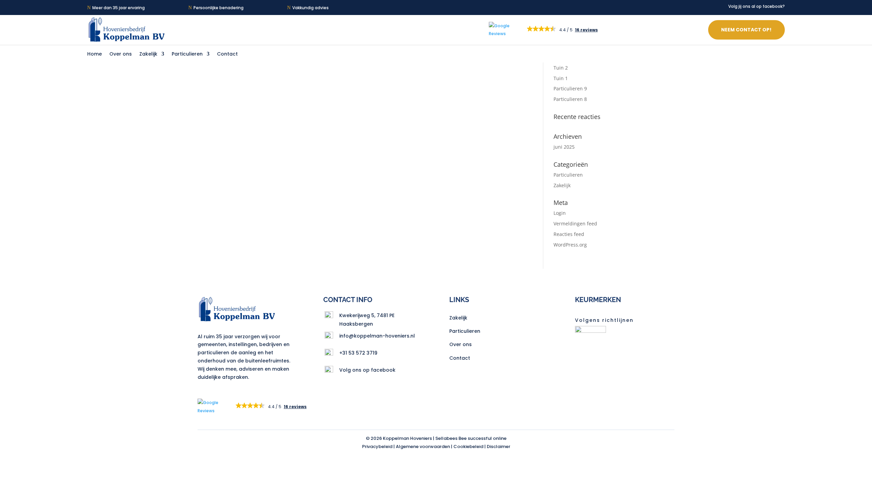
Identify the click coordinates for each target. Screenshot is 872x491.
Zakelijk (148, 54)
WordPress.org (570, 244)
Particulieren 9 (570, 88)
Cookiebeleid (468, 446)
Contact (227, 54)
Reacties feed (569, 234)
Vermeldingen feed (575, 223)
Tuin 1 (561, 78)
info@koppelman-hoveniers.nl (377, 335)
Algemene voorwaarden (423, 446)
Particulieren (187, 54)
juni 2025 (564, 147)
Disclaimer (498, 446)
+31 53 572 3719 (358, 352)
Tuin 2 (561, 67)
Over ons (120, 54)
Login (560, 213)
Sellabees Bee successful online (471, 438)
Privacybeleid (377, 446)
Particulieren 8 (570, 99)
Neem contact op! (746, 29)
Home (94, 54)
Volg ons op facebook (367, 370)
